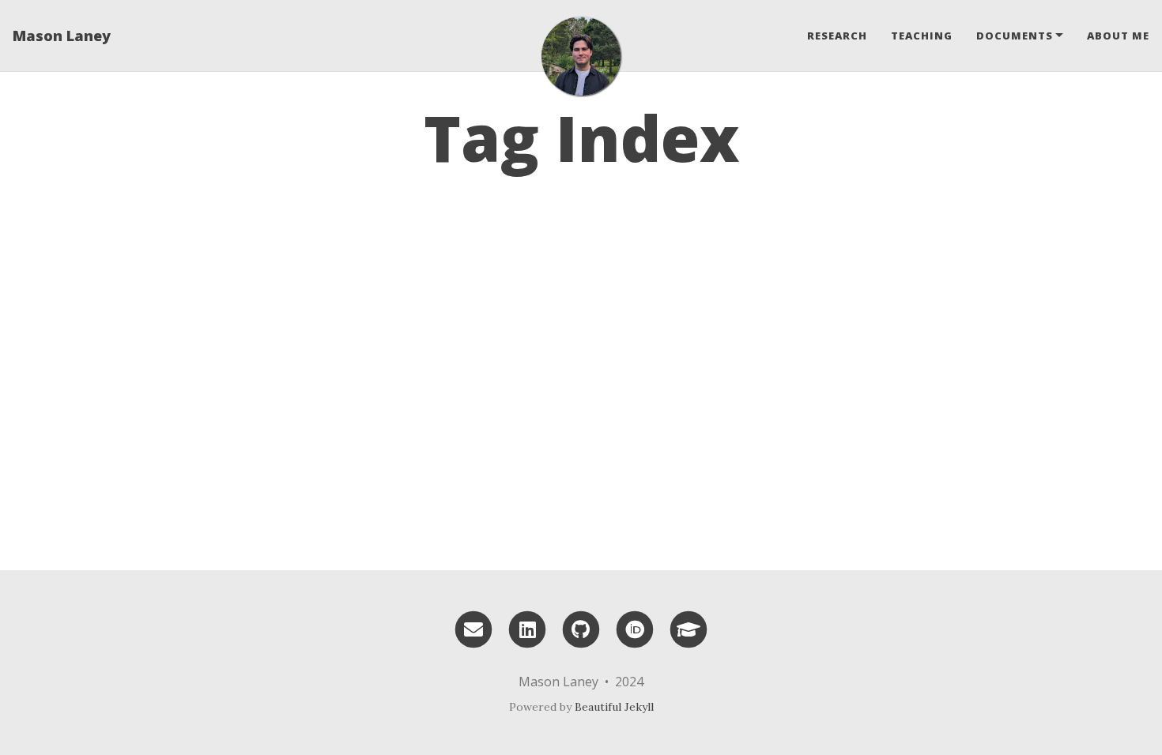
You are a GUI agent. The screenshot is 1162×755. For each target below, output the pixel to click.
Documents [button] (1014, 35)
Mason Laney (62, 35)
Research (837, 35)
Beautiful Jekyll (614, 707)
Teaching (922, 35)
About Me (1118, 35)
